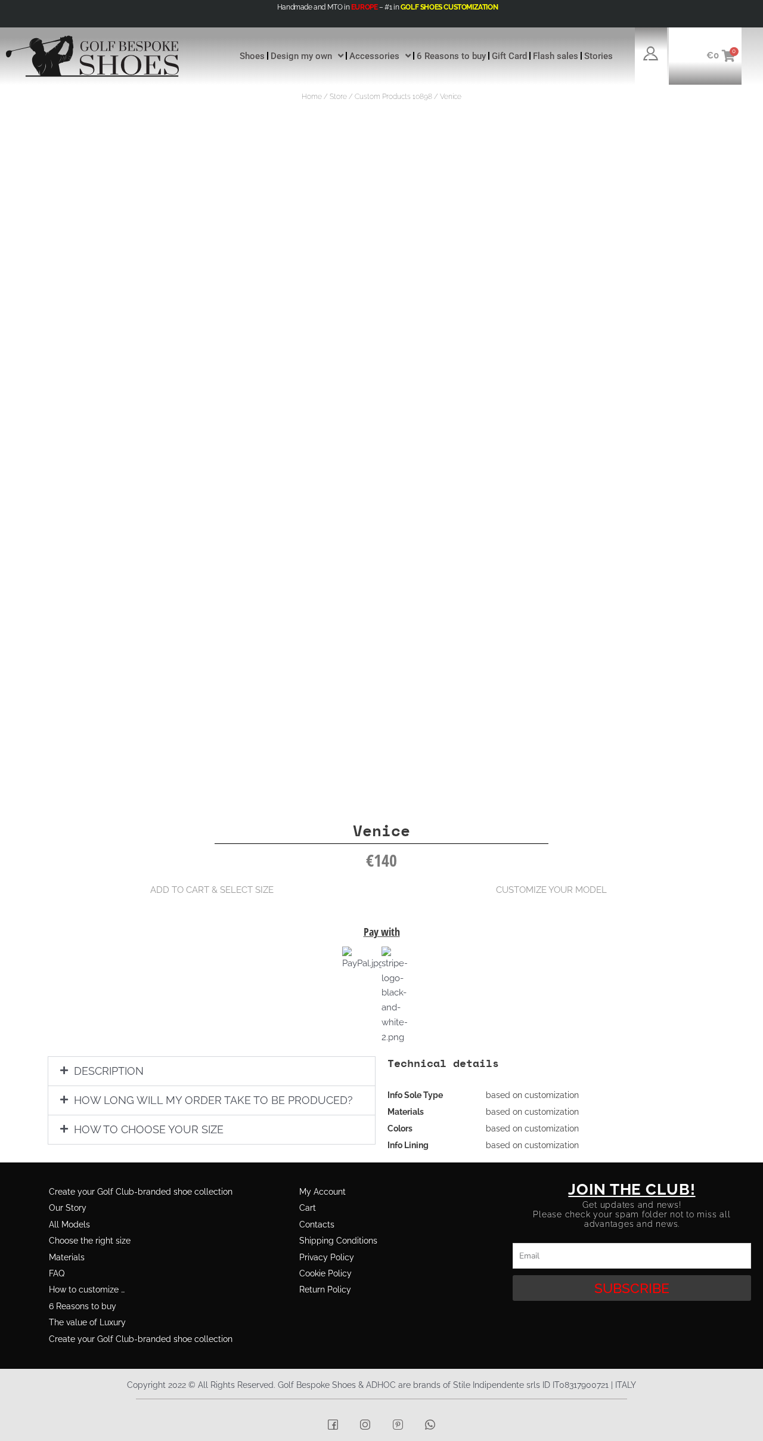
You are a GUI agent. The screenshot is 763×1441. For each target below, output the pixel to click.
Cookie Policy (325, 1273)
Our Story (67, 1208)
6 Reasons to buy (451, 56)
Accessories (374, 56)
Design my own (301, 56)
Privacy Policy (326, 1257)
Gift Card (509, 56)
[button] (211, 1071)
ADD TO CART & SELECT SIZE (212, 890)
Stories (598, 56)
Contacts (316, 1224)
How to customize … (87, 1289)
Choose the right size (90, 1240)
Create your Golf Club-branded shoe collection (140, 1191)
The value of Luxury (87, 1322)
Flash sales (555, 56)
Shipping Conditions (338, 1240)
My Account (322, 1191)
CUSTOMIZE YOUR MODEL (551, 890)
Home (312, 96)
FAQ (56, 1273)
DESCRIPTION (109, 1071)
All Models (69, 1224)
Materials (67, 1257)
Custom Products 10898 (393, 96)
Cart (307, 1208)
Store (338, 96)
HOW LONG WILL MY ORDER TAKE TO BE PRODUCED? (213, 1100)
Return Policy (325, 1289)
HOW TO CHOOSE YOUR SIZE (149, 1129)
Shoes (252, 56)
